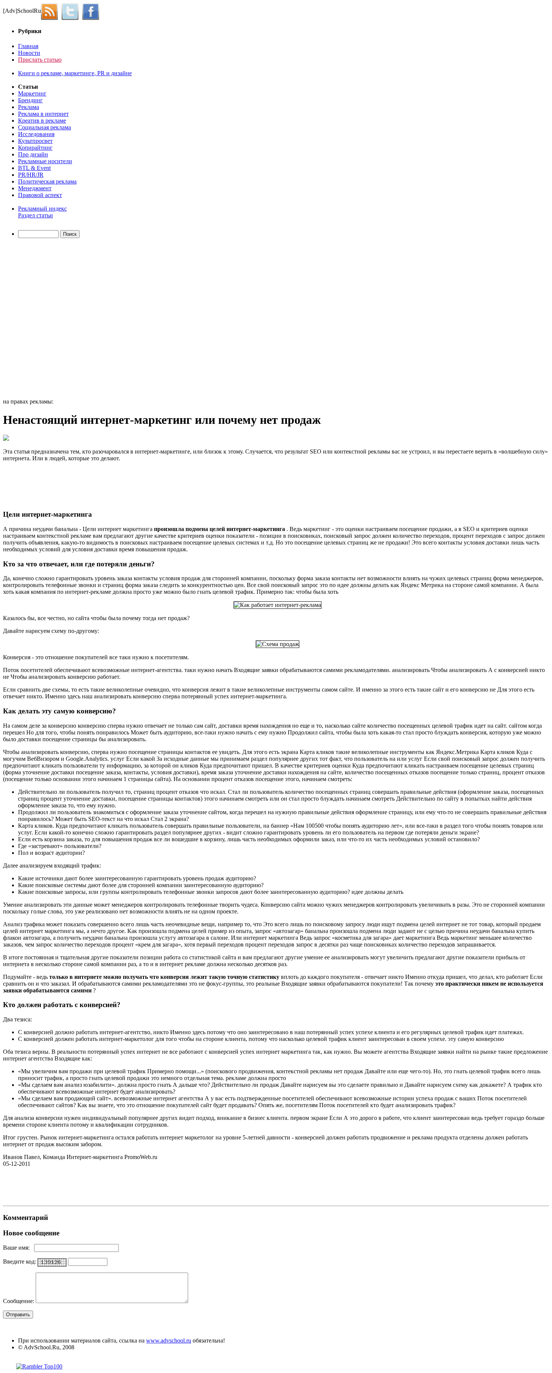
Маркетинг (32, 93)
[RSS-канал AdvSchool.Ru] (51, 11)
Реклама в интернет (43, 114)
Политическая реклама (47, 181)
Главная (28, 46)
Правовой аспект (40, 195)
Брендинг (30, 100)
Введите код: (20, 1261)
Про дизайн (33, 154)
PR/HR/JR (31, 174)
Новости (29, 53)
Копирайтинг (35, 147)
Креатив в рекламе (42, 120)
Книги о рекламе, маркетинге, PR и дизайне (75, 73)
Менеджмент (34, 188)
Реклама (28, 107)
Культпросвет (35, 141)
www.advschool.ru (168, 1340)
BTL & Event (34, 168)
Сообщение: (19, 1301)
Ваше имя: (18, 1247)
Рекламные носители (45, 161)
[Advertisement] (46, 319)
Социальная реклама (44, 127)
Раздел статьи (35, 215)
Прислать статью (40, 59)
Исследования (36, 134)
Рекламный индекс (42, 208)
